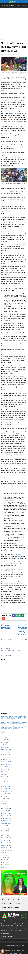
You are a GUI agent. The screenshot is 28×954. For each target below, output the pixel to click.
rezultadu (4, 727)
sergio (20, 727)
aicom (21, 716)
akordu (6, 717)
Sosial (23, 903)
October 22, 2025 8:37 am (12, 54)
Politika (4, 900)
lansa (16, 722)
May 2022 (3, 859)
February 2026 (4, 749)
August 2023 (4, 823)
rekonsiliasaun (19, 724)
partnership (18, 723)
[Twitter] (16, 615)
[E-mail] (3, 618)
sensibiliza (14, 727)
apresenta (11, 717)
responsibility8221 (14, 726)
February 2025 (4, 779)
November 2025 (5, 757)
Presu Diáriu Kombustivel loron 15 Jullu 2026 (12, 650)
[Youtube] (4, 921)
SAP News (4, 54)
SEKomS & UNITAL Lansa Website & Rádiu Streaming (6, 627)
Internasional (12, 900)
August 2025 (4, 764)
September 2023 (5, 820)
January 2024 (4, 810)
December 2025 (5, 754)
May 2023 (3, 830)
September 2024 (5, 791)
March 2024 (4, 806)
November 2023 (5, 815)
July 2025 (3, 766)
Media (4, 907)
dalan (11, 718)
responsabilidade (5, 726)
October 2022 (4, 847)
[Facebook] (13, 615)
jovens (10, 721)
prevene (12, 724)
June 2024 (3, 798)
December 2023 (5, 813)
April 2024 (3, 803)
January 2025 (4, 781)
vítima (17, 728)
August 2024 (4, 793)
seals (9, 727)
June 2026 (3, 739)
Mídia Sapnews (14, 113)
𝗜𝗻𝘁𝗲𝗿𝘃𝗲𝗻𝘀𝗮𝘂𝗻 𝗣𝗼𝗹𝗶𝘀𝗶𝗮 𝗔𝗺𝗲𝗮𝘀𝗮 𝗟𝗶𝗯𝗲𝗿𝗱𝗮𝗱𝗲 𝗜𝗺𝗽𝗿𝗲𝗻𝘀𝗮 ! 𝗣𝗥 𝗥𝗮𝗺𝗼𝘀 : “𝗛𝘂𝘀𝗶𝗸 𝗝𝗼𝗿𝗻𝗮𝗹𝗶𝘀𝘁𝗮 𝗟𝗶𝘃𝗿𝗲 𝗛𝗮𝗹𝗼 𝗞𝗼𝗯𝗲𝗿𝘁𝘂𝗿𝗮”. (22, 630)
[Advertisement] (14, 23)
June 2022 (3, 857)
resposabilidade (22, 726)
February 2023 (4, 837)
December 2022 (5, 842)
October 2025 (4, 759)
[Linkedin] (22, 615)
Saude (10, 907)
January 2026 (4, 752)
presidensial (7, 724)
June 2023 (3, 828)
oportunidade (11, 723)
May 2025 (3, 771)
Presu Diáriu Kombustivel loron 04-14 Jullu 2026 (13, 654)
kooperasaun (4, 722)
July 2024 (3, 796)
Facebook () (24, 639)
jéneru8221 (21, 721)
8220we (10, 716)
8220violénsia (4, 716)
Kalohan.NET (22, 945)
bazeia (21, 717)
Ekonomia (21, 900)
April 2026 (3, 744)
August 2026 (4, 735)
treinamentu (7, 728)
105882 (16, 716)
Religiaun (16, 907)
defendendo (17, 718)
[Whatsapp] (19, 615)
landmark (11, 722)
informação (4, 721)
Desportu (17, 903)
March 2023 (4, 835)
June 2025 (3, 769)
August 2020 (4, 867)
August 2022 (4, 852)
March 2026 (4, 747)
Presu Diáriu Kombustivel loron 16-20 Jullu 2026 (13, 647)
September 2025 (5, 761)
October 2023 (4, 818)
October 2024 (4, 788)
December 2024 (5, 784)
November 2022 (5, 845)
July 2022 (3, 855)
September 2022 (5, 850)
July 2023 (3, 825)
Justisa (10, 903)
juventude (15, 721)
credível (6, 718)
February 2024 (4, 808)
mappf (20, 722)
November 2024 (5, 786)
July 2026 (3, 737)
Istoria (4, 903)
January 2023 (4, 840)
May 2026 (3, 742)
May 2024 (3, 801)
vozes (12, 728)
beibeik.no (17, 309)
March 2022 (4, 864)
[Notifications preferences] (2, 951)
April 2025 (3, 774)
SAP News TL (18, 554)
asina (17, 717)
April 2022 (3, 862)
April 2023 (3, 833)
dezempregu (23, 718)
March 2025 (4, 776)
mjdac (6, 723)
